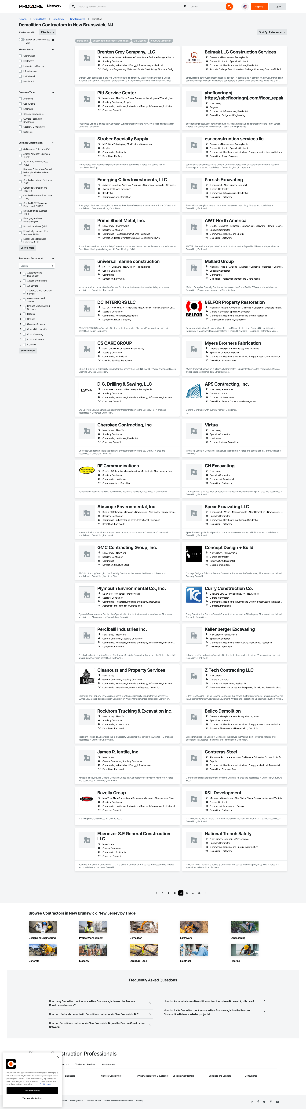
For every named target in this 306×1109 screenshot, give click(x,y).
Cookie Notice (45, 1084)
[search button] (229, 6)
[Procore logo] (31, 7)
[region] (32, 1079)
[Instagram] (271, 1102)
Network (54, 6)
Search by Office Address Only (38, 41)
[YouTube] (277, 1102)
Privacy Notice (76, 1100)
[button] (20, 56)
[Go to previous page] (156, 893)
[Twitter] (264, 1102)
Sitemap (139, 1100)
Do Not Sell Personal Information (119, 1100)
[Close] (58, 1057)
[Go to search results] (52, 266)
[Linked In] (252, 1102)
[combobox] (206, 6)
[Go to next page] (205, 893)
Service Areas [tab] (108, 1064)
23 (199, 893)
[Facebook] (258, 1102)
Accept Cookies (32, 1090)
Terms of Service (93, 1100)
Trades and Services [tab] (85, 1064)
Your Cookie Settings (32, 1098)
